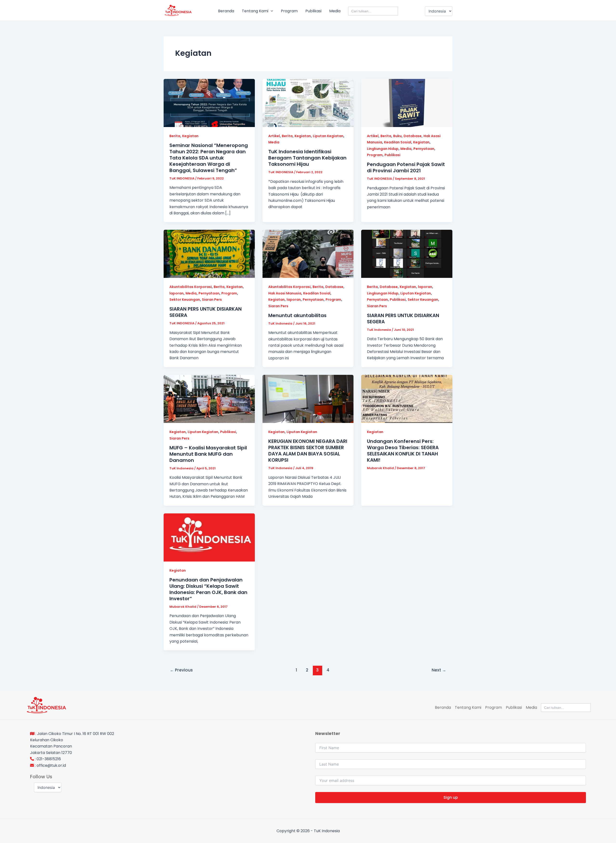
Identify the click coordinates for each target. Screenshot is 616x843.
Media (334, 11)
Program (289, 11)
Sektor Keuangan (184, 299)
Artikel (274, 136)
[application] (270, 11)
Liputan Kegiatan (328, 136)
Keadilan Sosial (397, 142)
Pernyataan (423, 148)
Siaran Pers (212, 299)
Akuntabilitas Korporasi (190, 286)
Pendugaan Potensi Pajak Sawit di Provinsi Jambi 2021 (406, 167)
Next (439, 670)
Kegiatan (190, 136)
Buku (397, 136)
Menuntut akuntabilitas (297, 315)
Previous (181, 670)
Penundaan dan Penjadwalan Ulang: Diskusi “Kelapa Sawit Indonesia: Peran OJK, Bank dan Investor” (208, 589)
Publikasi (313, 11)
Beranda (226, 11)
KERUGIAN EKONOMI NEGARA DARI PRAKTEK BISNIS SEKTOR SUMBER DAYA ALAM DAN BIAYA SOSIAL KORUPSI (307, 450)
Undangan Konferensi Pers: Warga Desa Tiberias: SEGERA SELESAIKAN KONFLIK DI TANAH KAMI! (403, 450)
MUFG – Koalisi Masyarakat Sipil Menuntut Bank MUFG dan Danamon (208, 454)
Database (413, 136)
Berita (174, 136)
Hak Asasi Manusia (284, 293)
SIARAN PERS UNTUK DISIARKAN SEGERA (205, 312)
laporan (176, 293)
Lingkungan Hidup (382, 148)
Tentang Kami (255, 11)
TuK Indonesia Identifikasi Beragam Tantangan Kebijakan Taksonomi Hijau (307, 157)
